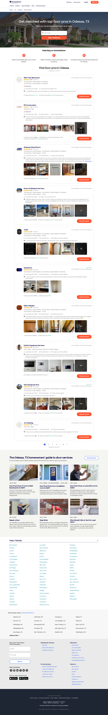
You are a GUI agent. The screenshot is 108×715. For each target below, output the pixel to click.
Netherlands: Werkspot (64, 698)
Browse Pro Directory (48, 647)
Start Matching (54, 38)
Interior (12, 6)
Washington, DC (81, 632)
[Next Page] (67, 444)
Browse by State (28, 613)
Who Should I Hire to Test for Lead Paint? (83, 521)
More (33, 6)
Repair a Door (14, 520)
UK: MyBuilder (75, 698)
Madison (72, 596)
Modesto (12, 562)
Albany (42, 576)
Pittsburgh (73, 553)
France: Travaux (34, 698)
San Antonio (74, 579)
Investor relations (76, 676)
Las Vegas (43, 573)
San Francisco (13, 570)
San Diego (12, 568)
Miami (11, 590)
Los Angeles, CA (60, 621)
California (49, 702)
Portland (72, 545)
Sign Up (94, 2)
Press (73, 674)
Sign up (20, 661)
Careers (74, 671)
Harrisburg (73, 548)
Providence (73, 556)
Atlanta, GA (16, 617)
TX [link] (15, 10)
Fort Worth (73, 573)
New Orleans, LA (60, 624)
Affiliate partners (76, 684)
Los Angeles (13, 559)
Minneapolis (43, 562)
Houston (72, 576)
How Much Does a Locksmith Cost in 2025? (83, 487)
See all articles (91, 458)
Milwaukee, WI (17, 624)
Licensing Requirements (78, 660)
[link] (54, 80)
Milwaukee (73, 599)
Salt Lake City (74, 582)
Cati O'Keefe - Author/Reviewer (49, 483)
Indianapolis (13, 605)
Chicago (12, 602)
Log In (86, 2)
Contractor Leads (47, 674)
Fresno (11, 553)
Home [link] (11, 10)
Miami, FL (79, 621)
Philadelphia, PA (18, 628)
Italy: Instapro (54, 698)
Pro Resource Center (48, 671)
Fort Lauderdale (14, 585)
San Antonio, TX (81, 628)
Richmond (73, 587)
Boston (42, 553)
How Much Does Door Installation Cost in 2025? (52, 487)
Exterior (17, 6)
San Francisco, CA (40, 632)
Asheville (42, 582)
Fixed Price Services (47, 650)
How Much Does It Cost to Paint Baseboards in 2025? (21, 487)
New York (43, 579)
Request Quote (84, 96)
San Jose (12, 573)
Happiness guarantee (78, 681)
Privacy (45, 702)
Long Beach (13, 556)
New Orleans (44, 548)
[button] (30, 128)
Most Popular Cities (14, 613)
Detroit (42, 556)
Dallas (72, 568)
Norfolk (72, 585)
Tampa (11, 596)
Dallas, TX (79, 617)
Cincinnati (43, 596)
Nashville (72, 562)
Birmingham (13, 545)
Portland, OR (38, 628)
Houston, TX (38, 621)
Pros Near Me (75, 655)
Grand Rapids (44, 559)
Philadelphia (74, 551)
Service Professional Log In (49, 666)
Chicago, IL (58, 617)
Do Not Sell (55, 702)
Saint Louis (43, 570)
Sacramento (13, 565)
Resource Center (76, 650)
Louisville (42, 545)
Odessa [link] (20, 10)
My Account (75, 645)
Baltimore (43, 551)
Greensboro (43, 587)
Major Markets (15, 540)
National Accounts (47, 676)
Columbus (43, 602)
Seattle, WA (58, 632)
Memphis (73, 559)
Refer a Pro (75, 652)
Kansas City (43, 568)
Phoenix (12, 548)
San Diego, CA (17, 632)
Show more (88, 161)
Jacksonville (13, 587)
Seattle (72, 593)
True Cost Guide (76, 647)
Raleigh (42, 590)
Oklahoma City (44, 605)
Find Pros (44, 645)
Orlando (12, 593)
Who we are (75, 669)
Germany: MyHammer (44, 698)
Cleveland (43, 599)
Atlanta (11, 599)
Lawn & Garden (25, 6)
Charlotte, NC (38, 617)
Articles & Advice (40, 6)
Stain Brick (44, 520)
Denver (11, 576)
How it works (75, 666)
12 (63, 444)
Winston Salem (44, 593)
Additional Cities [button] (13, 635)
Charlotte (43, 585)
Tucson (11, 551)
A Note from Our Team (78, 657)
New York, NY (80, 624)
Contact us (75, 679)
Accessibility (62, 702)
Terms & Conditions (63, 705)
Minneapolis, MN (39, 624)
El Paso (72, 570)
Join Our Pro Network (48, 669)
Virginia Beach (74, 590)
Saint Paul (43, 565)
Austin (72, 565)
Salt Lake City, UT (60, 628)
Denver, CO (17, 621)
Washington (13, 582)
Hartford (12, 579)
